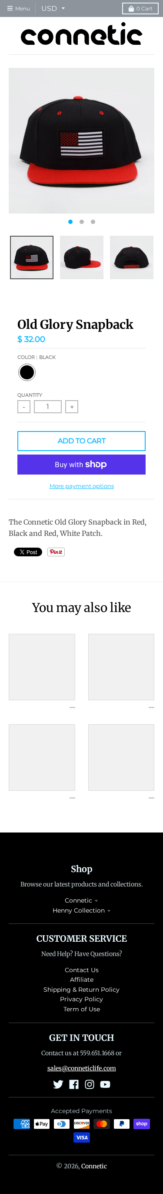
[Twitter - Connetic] (58, 1084)
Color (36, 357)
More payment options (82, 485)
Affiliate (81, 979)
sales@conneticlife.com (81, 1068)
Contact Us (82, 970)
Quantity (29, 395)
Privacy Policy (81, 999)
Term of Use (81, 1009)
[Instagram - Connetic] (89, 1084)
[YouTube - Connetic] (105, 1084)
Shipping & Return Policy (81, 989)
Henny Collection (79, 910)
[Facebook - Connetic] (74, 1084)
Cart (144, 8)
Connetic (78, 900)
